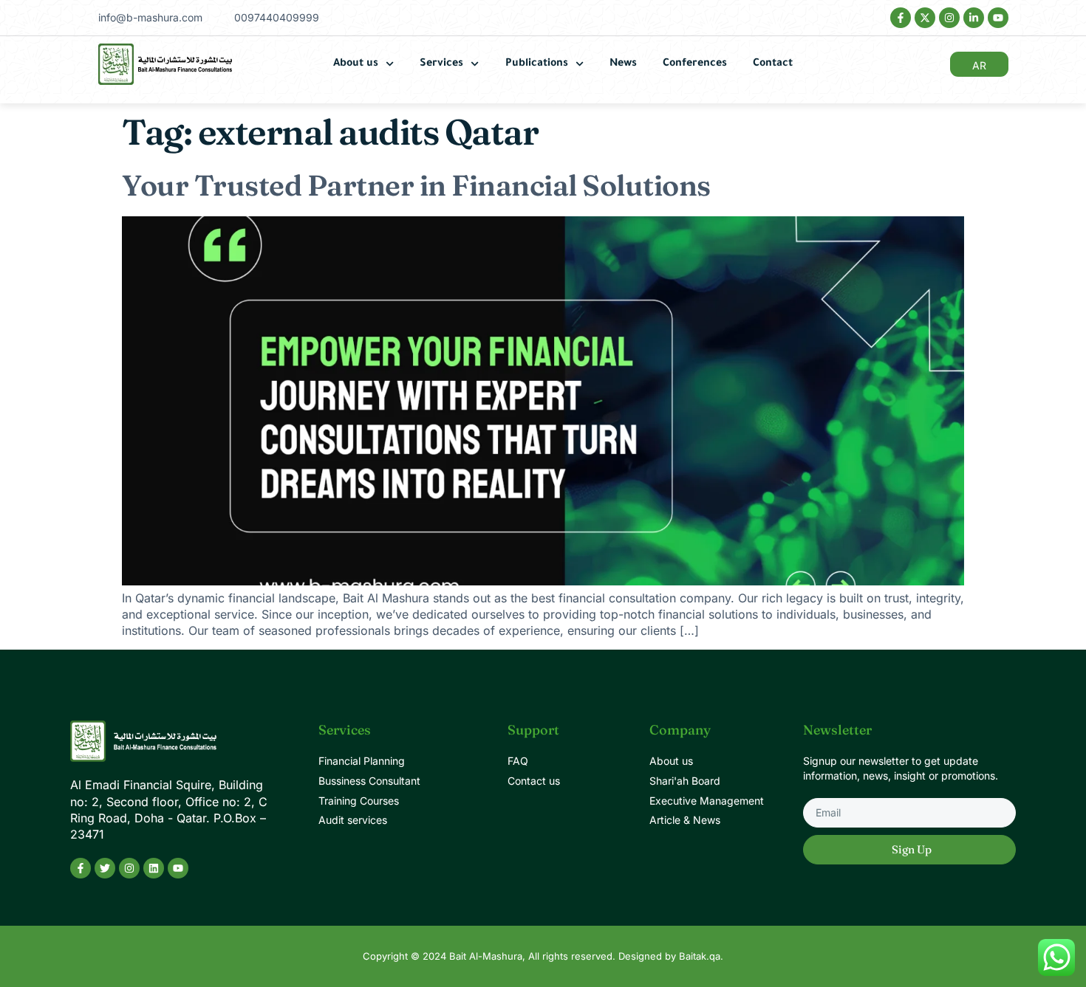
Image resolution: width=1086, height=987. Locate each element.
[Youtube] (998, 17)
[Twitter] (105, 868)
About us (355, 64)
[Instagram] (949, 17)
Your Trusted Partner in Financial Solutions (416, 185)
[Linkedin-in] (973, 17)
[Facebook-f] (900, 17)
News (623, 64)
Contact (773, 64)
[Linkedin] (153, 868)
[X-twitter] (925, 17)
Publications (536, 64)
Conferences (695, 64)
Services (441, 64)
